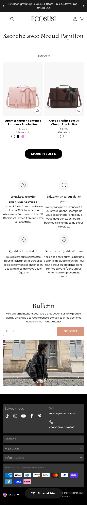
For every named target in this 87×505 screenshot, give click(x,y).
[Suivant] (83, 6)
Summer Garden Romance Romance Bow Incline (22, 122)
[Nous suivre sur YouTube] (23, 416)
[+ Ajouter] (37, 110)
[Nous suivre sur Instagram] (15, 416)
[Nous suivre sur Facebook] (31, 416)
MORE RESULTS (43, 153)
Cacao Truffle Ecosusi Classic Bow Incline (64, 122)
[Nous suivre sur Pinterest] (39, 416)
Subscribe (71, 331)
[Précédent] (3, 6)
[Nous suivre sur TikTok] (7, 416)
